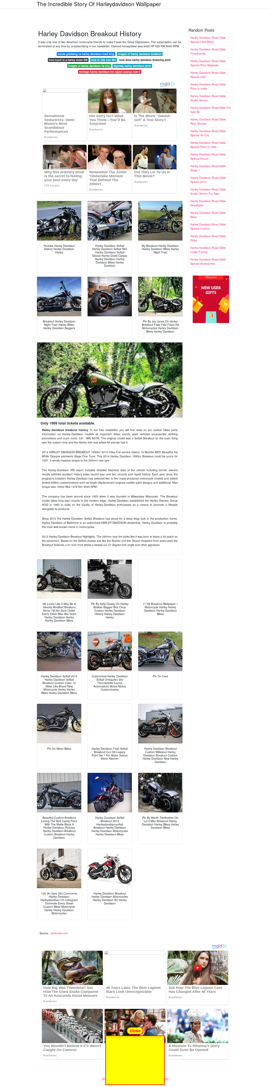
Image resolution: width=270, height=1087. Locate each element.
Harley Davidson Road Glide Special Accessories (208, 261)
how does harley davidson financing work (145, 60)
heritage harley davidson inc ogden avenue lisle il (109, 72)
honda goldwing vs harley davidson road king (86, 54)
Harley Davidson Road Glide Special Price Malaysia (208, 63)
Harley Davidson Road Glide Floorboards (208, 51)
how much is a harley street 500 (68, 60)
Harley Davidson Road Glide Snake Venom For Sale (208, 191)
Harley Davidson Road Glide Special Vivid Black (208, 40)
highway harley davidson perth (132, 66)
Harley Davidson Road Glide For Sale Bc (210, 110)
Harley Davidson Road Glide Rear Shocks (208, 121)
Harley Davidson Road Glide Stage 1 (208, 168)
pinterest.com (59, 933)
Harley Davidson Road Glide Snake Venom (208, 98)
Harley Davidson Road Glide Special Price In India (208, 145)
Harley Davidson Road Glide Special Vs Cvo (208, 133)
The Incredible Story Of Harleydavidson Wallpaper (99, 3)
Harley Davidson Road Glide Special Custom (208, 226)
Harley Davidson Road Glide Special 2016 (208, 180)
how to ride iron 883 (103, 60)
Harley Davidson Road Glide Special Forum (208, 156)
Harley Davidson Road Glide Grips (208, 238)
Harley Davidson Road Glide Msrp (208, 215)
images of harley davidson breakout (140, 54)
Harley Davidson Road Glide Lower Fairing (208, 250)
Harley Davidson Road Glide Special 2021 (208, 75)
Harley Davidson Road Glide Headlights (208, 203)
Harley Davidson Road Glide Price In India (208, 86)
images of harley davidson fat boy (89, 66)
